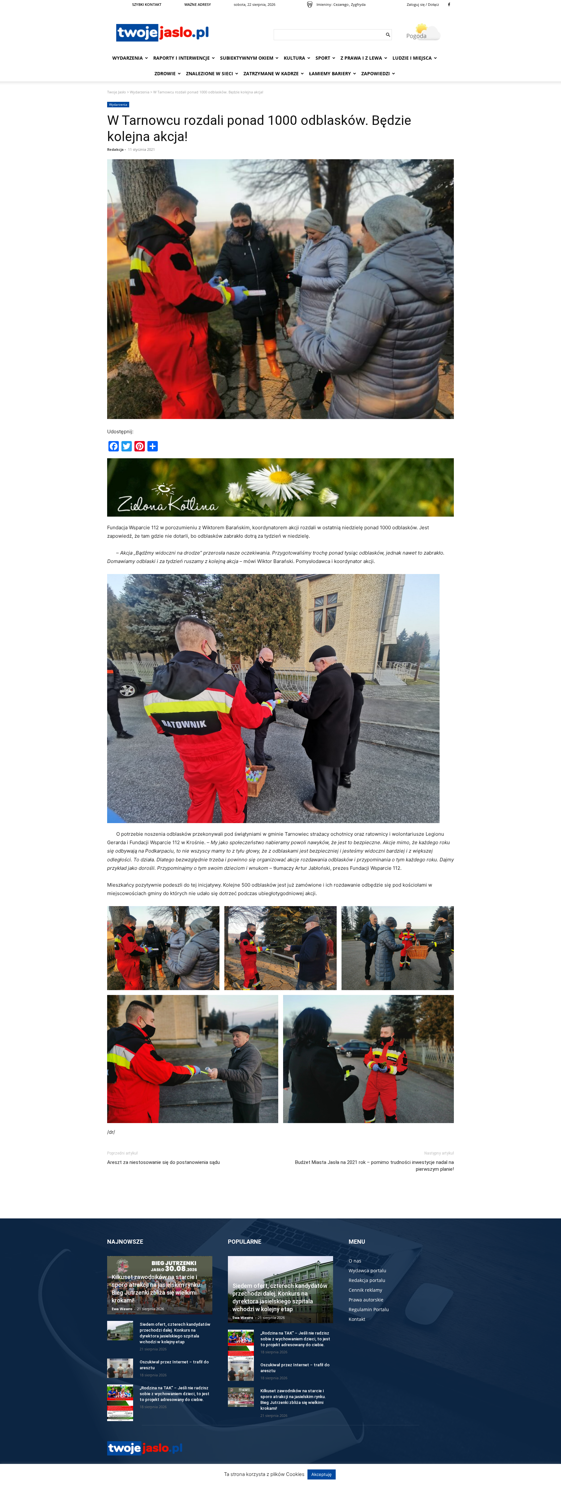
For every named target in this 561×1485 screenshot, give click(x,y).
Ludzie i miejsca (412, 58)
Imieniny (324, 4)
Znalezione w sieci (209, 73)
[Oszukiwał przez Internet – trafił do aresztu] (120, 1368)
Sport (323, 58)
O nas (355, 1261)
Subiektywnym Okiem (246, 58)
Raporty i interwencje (181, 58)
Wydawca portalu (367, 1270)
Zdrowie (165, 73)
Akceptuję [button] (321, 1474)
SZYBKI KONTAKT (146, 4)
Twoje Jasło (116, 92)
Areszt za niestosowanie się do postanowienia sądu (163, 1162)
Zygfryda (358, 4)
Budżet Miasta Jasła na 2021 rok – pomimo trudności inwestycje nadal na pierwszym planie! (374, 1165)
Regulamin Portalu (369, 1309)
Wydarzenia (127, 58)
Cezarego (341, 4)
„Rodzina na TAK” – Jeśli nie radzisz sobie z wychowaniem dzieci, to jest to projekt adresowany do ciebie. (174, 1393)
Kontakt (357, 1319)
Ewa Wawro (122, 1308)
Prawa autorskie (366, 1300)
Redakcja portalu (367, 1280)
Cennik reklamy (365, 1290)
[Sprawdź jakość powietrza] (309, 4)
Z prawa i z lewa (361, 58)
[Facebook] (449, 4)
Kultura (294, 58)
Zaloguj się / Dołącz (423, 4)
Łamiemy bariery (330, 73)
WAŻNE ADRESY (197, 4)
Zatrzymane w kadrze (271, 73)
